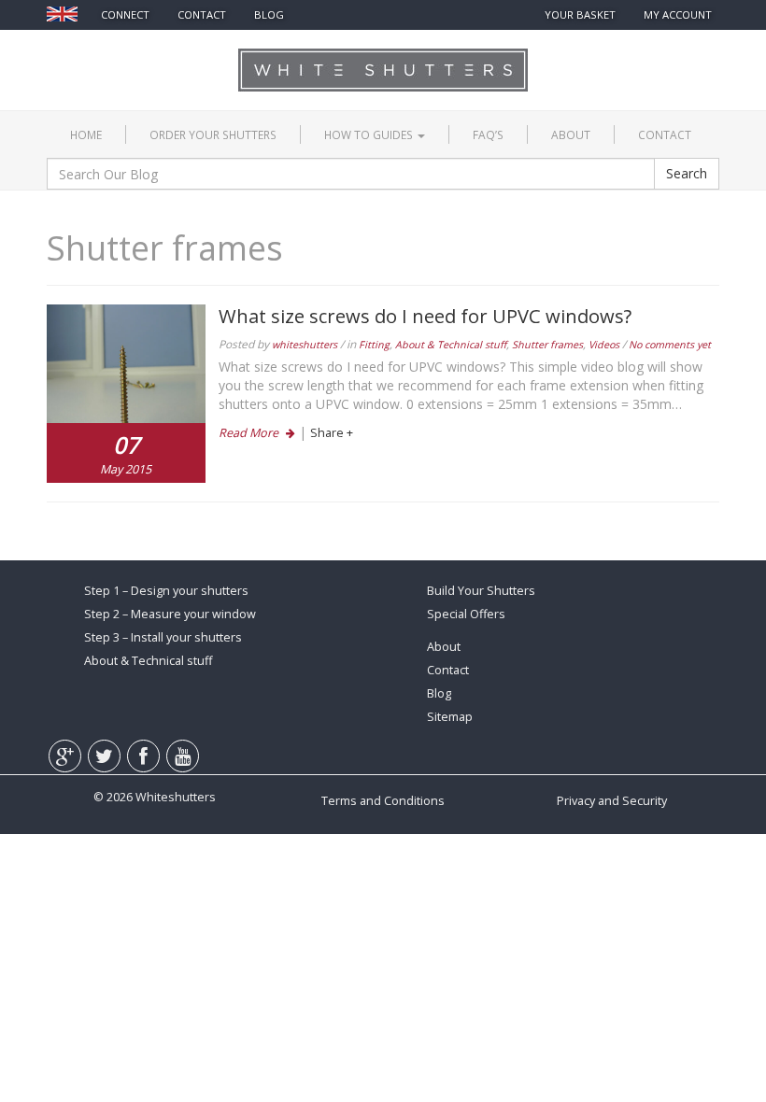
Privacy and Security (612, 801)
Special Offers (466, 614)
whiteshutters (304, 344)
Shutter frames (547, 344)
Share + (331, 433)
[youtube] (191, 51)
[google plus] (74, 51)
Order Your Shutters (213, 134)
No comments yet (670, 344)
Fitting (374, 344)
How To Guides (370, 134)
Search (686, 173)
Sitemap (450, 717)
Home (86, 134)
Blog (269, 14)
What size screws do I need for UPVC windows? (425, 316)
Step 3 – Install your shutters (163, 637)
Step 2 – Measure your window (170, 614)
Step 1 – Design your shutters (166, 591)
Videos (604, 344)
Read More (250, 433)
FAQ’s (488, 134)
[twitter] (114, 51)
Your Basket (580, 14)
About (570, 134)
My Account (678, 14)
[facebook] (155, 51)
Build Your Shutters (481, 591)
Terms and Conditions (383, 801)
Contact (664, 134)
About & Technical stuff (450, 344)
